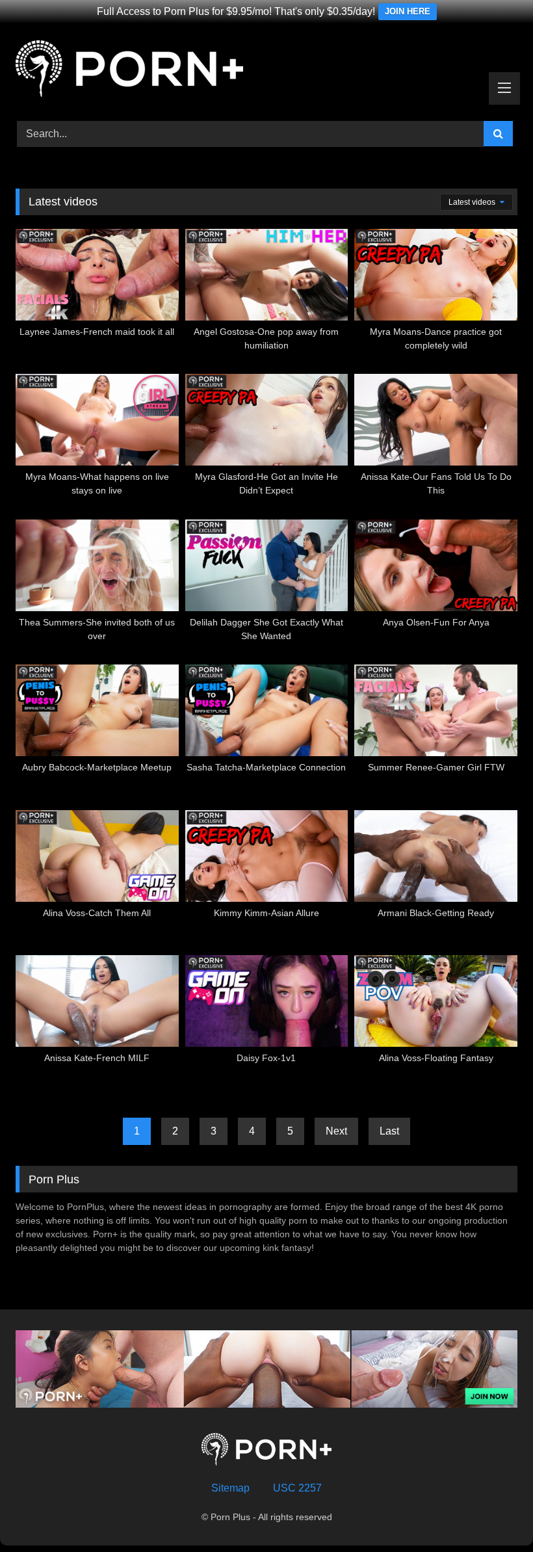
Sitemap (230, 1487)
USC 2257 (297, 1487)
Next (336, 1131)
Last (389, 1131)
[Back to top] (492, 1513)
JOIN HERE (407, 11)
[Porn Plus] (266, 70)
